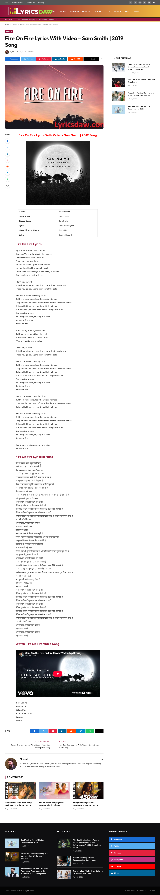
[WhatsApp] (7, 179)
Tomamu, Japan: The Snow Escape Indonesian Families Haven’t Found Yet (139, 66)
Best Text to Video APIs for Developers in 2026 (139, 107)
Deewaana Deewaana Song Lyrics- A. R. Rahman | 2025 (18, 803)
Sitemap (41, 2)
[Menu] (7, 2)
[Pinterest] (7, 160)
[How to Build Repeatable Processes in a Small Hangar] (64, 861)
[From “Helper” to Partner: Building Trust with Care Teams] (64, 874)
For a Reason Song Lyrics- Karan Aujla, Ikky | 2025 (37, 19)
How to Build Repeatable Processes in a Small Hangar (85, 858)
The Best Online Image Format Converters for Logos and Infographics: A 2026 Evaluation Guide (87, 844)
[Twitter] (7, 147)
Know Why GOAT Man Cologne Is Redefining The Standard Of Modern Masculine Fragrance (34, 871)
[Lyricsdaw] (30, 11)
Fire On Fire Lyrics (29, 244)
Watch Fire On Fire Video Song (38, 644)
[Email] (7, 185)
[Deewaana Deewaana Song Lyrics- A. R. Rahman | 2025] (20, 790)
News (63, 11)
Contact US (30, 2)
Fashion (86, 11)
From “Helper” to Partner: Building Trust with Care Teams (88, 872)
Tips (127, 11)
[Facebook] (7, 141)
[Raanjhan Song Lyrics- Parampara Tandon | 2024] (88, 790)
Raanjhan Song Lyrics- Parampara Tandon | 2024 (85, 803)
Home (54, 11)
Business (74, 11)
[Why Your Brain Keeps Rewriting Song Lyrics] (118, 82)
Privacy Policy (17, 2)
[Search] (154, 2)
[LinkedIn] (7, 153)
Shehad (15, 52)
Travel (117, 11)
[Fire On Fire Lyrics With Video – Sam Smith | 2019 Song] (54, 97)
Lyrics (136, 11)
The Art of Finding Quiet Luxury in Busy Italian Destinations (141, 94)
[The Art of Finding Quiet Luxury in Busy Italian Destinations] (118, 96)
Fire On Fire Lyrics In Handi (35, 457)
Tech (107, 11)
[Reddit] (7, 166)
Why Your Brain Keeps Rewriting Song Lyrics (141, 80)
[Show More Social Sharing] (101, 59)
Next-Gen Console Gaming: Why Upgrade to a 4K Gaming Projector (34, 856)
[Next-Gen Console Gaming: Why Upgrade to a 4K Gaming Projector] (12, 856)
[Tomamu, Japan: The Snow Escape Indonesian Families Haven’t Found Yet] (118, 67)
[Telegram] (7, 172)
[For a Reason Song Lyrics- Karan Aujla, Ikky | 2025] (54, 790)
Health (98, 11)
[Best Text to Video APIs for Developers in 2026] (118, 109)
